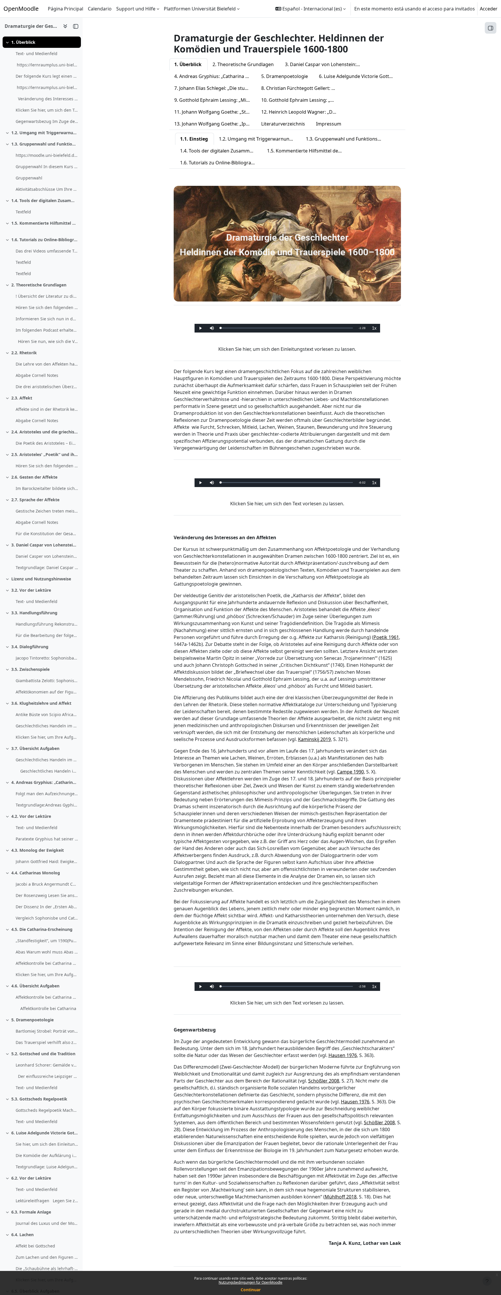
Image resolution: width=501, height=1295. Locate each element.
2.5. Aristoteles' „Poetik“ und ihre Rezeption (44, 454)
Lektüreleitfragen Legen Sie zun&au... (47, 1200)
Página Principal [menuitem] (65, 9)
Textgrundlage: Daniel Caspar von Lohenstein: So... (47, 567)
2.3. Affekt (21, 398)
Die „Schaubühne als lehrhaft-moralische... (47, 1268)
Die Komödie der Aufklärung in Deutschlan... (47, 1155)
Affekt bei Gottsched (35, 1246)
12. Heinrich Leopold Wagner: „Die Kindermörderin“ (302, 112)
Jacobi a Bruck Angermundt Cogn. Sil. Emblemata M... (47, 884)
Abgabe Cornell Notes (37, 375)
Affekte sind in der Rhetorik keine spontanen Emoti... (47, 409)
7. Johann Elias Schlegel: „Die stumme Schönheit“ (215, 88)
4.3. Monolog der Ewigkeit (37, 850)
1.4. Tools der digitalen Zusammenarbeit (44, 200)
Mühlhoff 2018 (341, 1197)
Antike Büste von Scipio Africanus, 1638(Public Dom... (47, 714)
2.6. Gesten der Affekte (34, 477)
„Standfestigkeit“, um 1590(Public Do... (47, 940)
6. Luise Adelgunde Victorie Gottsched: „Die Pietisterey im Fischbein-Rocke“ (44, 1133)
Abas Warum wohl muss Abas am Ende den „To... (47, 952)
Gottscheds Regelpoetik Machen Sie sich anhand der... (47, 1110)
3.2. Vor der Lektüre (31, 590)
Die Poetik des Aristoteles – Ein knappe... (47, 443)
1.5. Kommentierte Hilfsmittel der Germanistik (44, 223)
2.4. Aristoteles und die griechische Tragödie (44, 432)
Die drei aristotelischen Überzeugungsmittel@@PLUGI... (47, 386)
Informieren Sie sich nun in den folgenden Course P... (47, 319)
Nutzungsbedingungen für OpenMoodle (250, 1282)
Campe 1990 (350, 772)
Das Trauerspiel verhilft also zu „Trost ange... (47, 1042)
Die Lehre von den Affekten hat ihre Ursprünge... (47, 364)
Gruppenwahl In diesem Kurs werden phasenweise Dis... (47, 166)
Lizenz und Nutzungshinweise (41, 579)
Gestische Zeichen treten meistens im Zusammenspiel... (47, 511)
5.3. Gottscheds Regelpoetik (39, 1099)
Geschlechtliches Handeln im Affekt (49, 771)
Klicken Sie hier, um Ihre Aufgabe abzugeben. (47, 737)
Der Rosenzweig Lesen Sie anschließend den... (47, 895)
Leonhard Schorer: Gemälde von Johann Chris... (47, 1065)
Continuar (251, 1289)
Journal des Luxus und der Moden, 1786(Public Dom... (47, 1223)
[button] (310, 8)
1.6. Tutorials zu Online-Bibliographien (44, 239)
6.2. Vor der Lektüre (31, 1178)
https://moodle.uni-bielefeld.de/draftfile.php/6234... (47, 155)
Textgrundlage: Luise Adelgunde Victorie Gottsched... (47, 1166)
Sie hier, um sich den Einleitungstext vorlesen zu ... (47, 1144)
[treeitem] (41, 82)
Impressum (328, 124)
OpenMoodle (21, 8)
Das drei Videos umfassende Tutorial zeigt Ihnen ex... (47, 251)
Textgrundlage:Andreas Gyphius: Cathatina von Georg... (47, 805)
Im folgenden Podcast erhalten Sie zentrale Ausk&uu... (47, 330)
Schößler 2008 (323, 1081)
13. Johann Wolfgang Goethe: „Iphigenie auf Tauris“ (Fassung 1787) (215, 124)
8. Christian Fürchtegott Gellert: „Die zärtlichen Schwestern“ (302, 88)
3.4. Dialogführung (29, 646)
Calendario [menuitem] (100, 9)
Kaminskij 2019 (314, 739)
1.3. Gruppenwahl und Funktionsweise (44, 144)
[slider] (287, 482)
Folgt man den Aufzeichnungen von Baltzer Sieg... (47, 793)
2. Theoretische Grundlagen (38, 285)
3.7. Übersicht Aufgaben (35, 748)
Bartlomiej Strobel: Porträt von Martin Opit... (47, 1031)
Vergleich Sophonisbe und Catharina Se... (47, 918)
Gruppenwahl (29, 178)
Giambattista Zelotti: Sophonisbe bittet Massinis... (47, 680)
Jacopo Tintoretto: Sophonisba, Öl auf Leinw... (47, 658)
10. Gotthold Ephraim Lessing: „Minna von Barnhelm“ (302, 100)
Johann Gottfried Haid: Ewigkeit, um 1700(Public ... (47, 861)
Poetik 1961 (386, 637)
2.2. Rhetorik (24, 352)
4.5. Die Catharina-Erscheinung (41, 929)
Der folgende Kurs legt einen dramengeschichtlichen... (47, 76)
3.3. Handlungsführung (34, 612)
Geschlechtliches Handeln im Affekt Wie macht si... (47, 726)
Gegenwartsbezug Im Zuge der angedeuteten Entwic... (47, 121)
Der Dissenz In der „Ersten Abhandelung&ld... (47, 906)
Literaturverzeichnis (283, 124)
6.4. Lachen (22, 1234)
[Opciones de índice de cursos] (65, 26)
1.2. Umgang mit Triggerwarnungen (44, 132)
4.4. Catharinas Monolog (35, 873)
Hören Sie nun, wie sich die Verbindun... (47, 341)
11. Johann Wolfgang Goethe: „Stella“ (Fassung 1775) (215, 112)
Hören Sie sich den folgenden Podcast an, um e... (47, 465)
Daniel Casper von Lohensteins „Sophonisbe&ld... (47, 556)
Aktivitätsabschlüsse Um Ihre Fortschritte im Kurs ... (47, 189)
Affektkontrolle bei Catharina (48, 1008)
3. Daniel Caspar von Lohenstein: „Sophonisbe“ (44, 545)
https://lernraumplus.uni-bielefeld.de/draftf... (47, 65)
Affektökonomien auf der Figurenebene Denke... (47, 692)
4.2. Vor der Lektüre (31, 816)
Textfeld (23, 212)
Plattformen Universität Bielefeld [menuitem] (200, 9)
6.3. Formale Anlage (31, 1212)
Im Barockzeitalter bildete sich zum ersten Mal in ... (47, 488)
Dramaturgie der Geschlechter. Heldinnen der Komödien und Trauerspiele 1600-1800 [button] (31, 26)
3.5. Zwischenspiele (30, 669)
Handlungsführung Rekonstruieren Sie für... (47, 624)
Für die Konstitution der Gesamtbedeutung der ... (47, 533)
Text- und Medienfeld (36, 53)
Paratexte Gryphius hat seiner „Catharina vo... (47, 839)
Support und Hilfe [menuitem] (135, 9)
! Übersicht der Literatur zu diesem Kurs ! (47, 296)
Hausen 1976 (342, 1055)
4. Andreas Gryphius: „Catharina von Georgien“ (44, 782)
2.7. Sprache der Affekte (35, 499)
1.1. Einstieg (194, 139)
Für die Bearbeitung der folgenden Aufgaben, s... (47, 635)
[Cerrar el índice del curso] (75, 26)
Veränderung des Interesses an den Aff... (47, 98)
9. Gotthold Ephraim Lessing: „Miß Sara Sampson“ (215, 100)
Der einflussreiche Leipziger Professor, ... (47, 1076)
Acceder (489, 9)
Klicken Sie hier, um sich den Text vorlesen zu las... (47, 110)
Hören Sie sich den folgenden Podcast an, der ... (47, 307)
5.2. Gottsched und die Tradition (43, 1053)
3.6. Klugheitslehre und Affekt (41, 703)
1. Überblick (23, 42)
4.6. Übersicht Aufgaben (35, 986)
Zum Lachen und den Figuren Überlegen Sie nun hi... (47, 1257)
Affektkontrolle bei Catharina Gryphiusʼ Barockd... (47, 963)
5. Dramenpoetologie (32, 1019)
